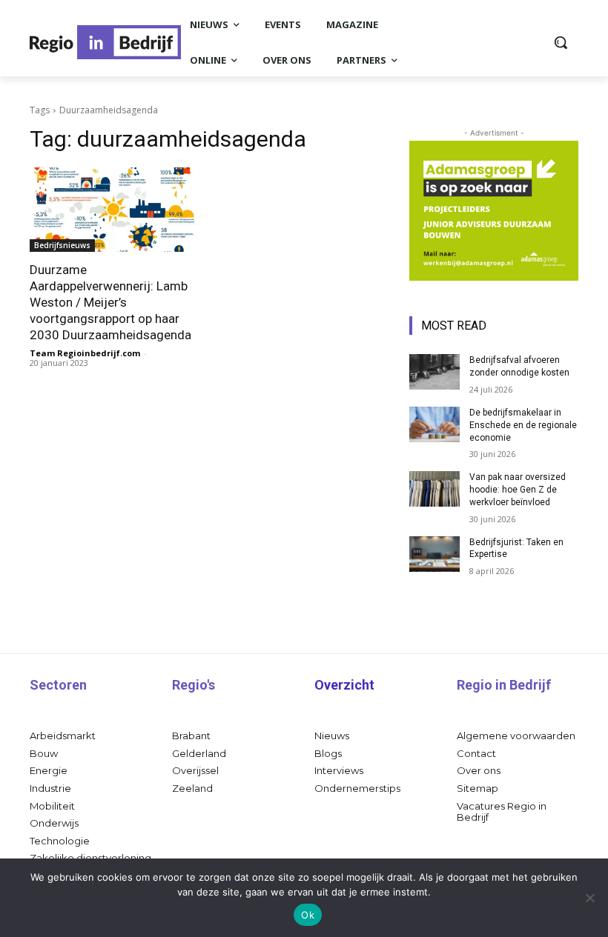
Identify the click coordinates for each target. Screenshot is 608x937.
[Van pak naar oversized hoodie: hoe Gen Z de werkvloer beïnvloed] (434, 489)
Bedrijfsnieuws (62, 245)
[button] (560, 42)
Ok (307, 915)
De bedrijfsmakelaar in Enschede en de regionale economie (523, 425)
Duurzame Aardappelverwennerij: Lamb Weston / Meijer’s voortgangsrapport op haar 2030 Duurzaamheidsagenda (110, 302)
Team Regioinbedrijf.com (85, 353)
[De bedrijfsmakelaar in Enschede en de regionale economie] (434, 424)
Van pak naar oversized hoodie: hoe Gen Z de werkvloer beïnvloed (517, 489)
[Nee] (589, 897)
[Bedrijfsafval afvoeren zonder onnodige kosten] (434, 372)
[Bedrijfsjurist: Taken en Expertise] (434, 554)
